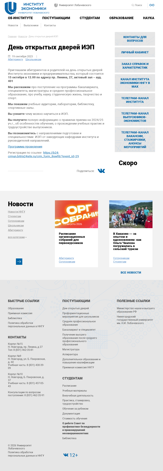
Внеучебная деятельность (77, 395)
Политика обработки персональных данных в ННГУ (26, 324)
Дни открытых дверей (75, 308)
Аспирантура (70, 354)
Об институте (20, 18)
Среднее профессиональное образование (79, 323)
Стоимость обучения (74, 418)
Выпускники (31, 25)
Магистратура (70, 349)
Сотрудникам (16, 220)
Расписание (69, 385)
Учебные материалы (74, 390)
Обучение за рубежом (75, 408)
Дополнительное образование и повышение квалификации (81, 361)
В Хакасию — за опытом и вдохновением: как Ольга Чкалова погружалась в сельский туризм (127, 241)
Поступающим (56, 18)
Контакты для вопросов (134, 39)
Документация (71, 413)
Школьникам (33, 59)
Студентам (90, 18)
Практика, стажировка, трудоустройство (76, 402)
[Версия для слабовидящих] (151, 5)
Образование (121, 18)
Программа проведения (25, 146)
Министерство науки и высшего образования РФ (136, 310)
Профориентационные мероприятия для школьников (80, 315)
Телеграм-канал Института (135, 100)
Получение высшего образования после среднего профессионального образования (79, 339)
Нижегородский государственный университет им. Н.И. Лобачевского (135, 320)
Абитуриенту (15, 59)
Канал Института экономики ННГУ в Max (135, 82)
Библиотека (15, 318)
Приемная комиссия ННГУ (78, 367)
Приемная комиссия (20, 313)
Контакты (50, 25)
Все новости (131, 272)
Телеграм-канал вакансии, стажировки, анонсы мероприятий (135, 140)
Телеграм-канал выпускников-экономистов (135, 117)
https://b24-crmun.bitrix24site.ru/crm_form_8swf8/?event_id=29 (43, 154)
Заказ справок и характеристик (135, 65)
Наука (148, 18)
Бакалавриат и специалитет (79, 329)
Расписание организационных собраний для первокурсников (72, 238)
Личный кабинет (135, 52)
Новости (13, 25)
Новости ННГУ (16, 211)
